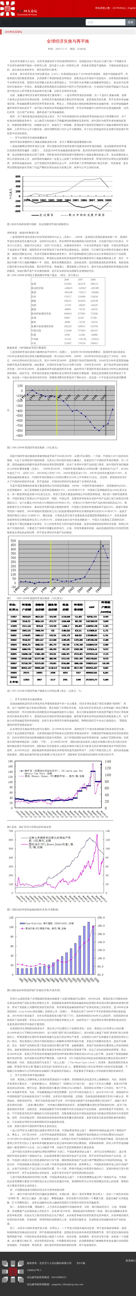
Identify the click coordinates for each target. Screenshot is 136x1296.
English (132, 8)
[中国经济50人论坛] (22, 8)
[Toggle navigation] (5, 22)
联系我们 (131, 1260)
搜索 (130, 22)
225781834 (118, 8)
